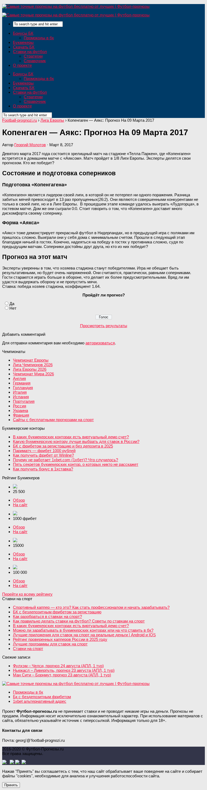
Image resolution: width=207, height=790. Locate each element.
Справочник (35, 60)
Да (11, 303)
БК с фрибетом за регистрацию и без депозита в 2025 (63, 446)
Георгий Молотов (30, 144)
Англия (19, 378)
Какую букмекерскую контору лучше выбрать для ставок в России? (76, 441)
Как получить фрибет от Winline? (43, 455)
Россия (19, 406)
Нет (12, 308)
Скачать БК (23, 47)
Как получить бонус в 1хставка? (43, 469)
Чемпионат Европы (31, 360)
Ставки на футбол (30, 51)
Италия (20, 392)
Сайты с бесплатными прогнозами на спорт (53, 419)
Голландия (23, 387)
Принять (11, 785)
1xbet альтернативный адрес (39, 701)
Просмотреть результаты (103, 325)
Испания (21, 396)
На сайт (20, 504)
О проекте (22, 65)
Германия (21, 383)
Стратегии (33, 56)
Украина (20, 410)
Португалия (23, 401)
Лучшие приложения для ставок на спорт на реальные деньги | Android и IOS (84, 634)
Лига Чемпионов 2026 (33, 364)
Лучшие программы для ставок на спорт (50, 644)
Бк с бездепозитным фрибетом (42, 696)
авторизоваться (100, 343)
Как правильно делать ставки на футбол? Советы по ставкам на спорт (79, 621)
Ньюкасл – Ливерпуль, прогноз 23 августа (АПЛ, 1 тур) (64, 670)
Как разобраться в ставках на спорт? (47, 616)
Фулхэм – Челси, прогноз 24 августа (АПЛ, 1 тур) (58, 665)
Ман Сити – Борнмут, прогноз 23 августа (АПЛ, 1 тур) (62, 675)
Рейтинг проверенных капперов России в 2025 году (60, 639)
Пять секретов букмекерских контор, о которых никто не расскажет (75, 464)
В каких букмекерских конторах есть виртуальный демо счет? (71, 437)
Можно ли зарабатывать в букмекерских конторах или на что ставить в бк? (83, 630)
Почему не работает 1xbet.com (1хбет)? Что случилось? (65, 459)
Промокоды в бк (39, 38)
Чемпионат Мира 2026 (33, 374)
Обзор (19, 500)
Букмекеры (23, 42)
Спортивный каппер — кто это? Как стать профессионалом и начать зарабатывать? (91, 607)
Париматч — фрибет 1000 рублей (44, 450)
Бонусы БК (23, 33)
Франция (21, 415)
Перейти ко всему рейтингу (27, 594)
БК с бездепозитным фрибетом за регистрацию (57, 612)
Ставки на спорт (28, 648)
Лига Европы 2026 (29, 369)
